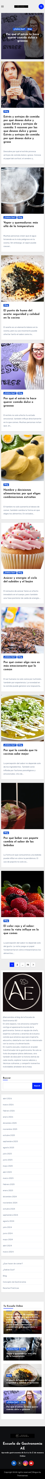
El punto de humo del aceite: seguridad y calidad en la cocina (21, 314)
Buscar (7, 1078)
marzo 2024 (8, 1252)
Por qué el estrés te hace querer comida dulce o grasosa (22, 37)
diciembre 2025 (10, 1123)
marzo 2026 (8, 1105)
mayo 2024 (8, 1239)
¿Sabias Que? (19, 29)
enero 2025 (8, 1190)
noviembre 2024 (10, 1203)
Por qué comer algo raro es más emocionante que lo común (21, 666)
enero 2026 (8, 1117)
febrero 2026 (9, 1111)
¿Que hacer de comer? (13, 1263)
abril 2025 (7, 1172)
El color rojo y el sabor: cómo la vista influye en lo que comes (21, 930)
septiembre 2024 (10, 1215)
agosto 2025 (8, 1147)
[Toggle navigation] (2, 6)
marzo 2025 (8, 1178)
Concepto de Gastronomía (14, 1282)
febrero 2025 (9, 1184)
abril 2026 (7, 1098)
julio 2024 (7, 1227)
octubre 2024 (9, 1209)
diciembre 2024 (10, 1197)
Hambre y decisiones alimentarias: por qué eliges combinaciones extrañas (21, 494)
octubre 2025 (9, 1135)
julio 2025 (7, 1154)
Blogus (35, 1472)
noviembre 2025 (10, 1129)
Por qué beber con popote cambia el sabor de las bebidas (20, 842)
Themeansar (22, 1475)
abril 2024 (7, 1246)
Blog (29, 29)
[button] (41, 36)
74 (28, 965)
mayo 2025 (8, 1166)
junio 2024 (8, 1233)
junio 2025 (7, 1160)
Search (37, 1086)
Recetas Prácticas (11, 1288)
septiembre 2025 (10, 1141)
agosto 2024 (8, 1221)
